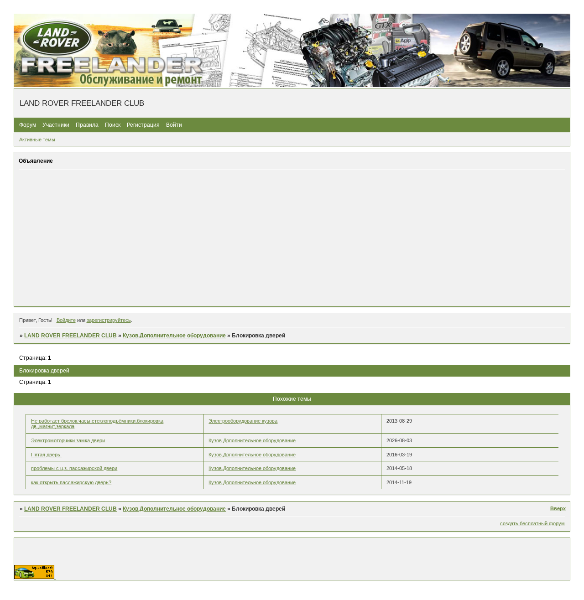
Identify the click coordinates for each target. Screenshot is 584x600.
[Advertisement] (292, 237)
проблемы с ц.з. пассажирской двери (74, 468)
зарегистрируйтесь (109, 320)
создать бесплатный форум (532, 523)
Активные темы (37, 139)
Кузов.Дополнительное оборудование (174, 335)
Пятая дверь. (46, 454)
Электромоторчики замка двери (68, 440)
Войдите (66, 320)
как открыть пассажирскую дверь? (71, 482)
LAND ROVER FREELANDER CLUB (70, 335)
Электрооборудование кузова (243, 421)
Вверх (558, 508)
